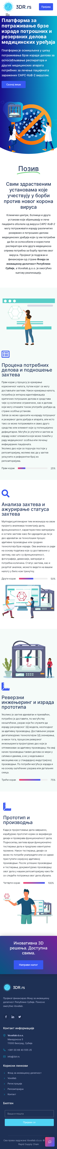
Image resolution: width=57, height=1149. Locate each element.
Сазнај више (13, 84)
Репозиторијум (15, 1089)
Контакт (12, 1094)
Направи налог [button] (28, 964)
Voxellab (12, 1078)
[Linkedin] (13, 1017)
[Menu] (8, 15)
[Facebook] (6, 1017)
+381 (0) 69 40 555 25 (20, 1049)
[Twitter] (19, 1017)
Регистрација (15, 1083)
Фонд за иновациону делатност (24, 1072)
